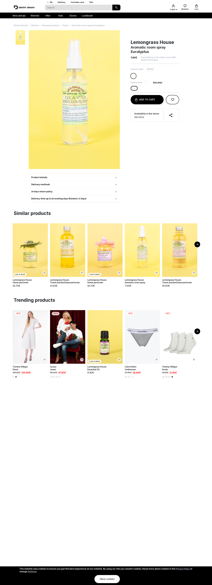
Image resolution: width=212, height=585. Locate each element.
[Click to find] (116, 7)
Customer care (77, 2)
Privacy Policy (183, 569)
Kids (60, 15)
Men (48, 15)
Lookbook (87, 15)
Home (65, 25)
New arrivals (19, 15)
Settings (32, 571)
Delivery (61, 2)
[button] (74, 177)
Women (35, 15)
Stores (73, 15)
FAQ (91, 2)
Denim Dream (21, 25)
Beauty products (50, 25)
